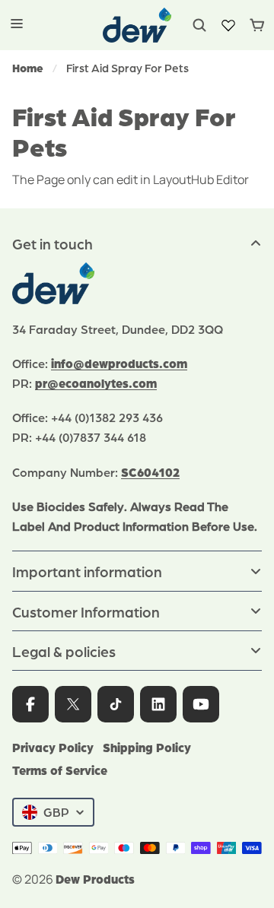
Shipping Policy (147, 747)
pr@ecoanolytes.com (96, 383)
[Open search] (199, 25)
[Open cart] (257, 25)
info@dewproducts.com (119, 363)
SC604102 (150, 472)
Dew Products (95, 878)
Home (27, 68)
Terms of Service (59, 770)
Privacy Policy (53, 747)
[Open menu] (17, 25)
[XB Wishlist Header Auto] (228, 25)
